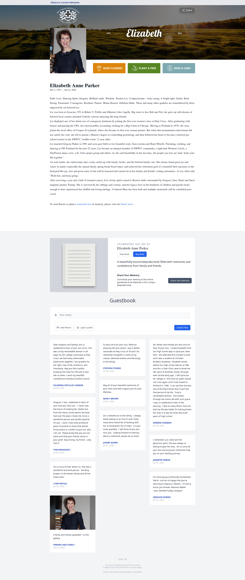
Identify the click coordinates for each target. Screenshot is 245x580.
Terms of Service (130, 567)
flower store (127, 204)
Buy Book (140, 254)
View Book (124, 254)
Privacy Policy (114, 567)
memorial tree (84, 204)
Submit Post (182, 327)
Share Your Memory (180, 280)
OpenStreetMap (125, 572)
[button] (72, 512)
